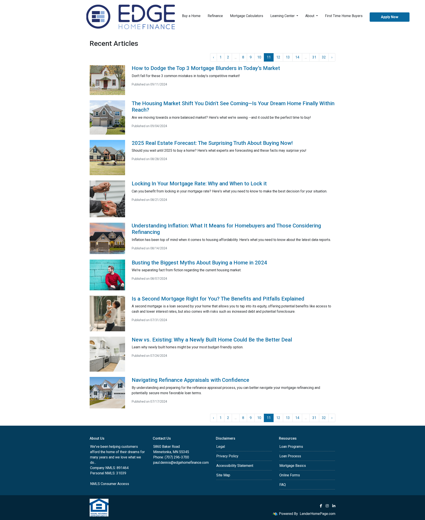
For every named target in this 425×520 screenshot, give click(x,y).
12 (278, 57)
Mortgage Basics (292, 466)
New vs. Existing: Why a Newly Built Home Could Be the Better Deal (212, 340)
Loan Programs (291, 446)
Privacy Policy (227, 456)
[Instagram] (327, 506)
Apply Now (389, 17)
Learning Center (283, 16)
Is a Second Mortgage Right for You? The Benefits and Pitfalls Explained (218, 299)
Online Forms (289, 475)
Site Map (223, 475)
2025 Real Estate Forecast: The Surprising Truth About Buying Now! (212, 143)
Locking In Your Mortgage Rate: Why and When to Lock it (199, 183)
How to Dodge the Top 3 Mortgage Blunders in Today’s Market (206, 68)
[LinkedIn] (333, 506)
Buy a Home (191, 16)
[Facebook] (321, 506)
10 (259, 57)
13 (288, 57)
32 (324, 57)
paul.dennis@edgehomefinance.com (181, 462)
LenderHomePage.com (317, 514)
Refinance (215, 16)
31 (314, 57)
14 (297, 57)
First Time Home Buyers (344, 16)
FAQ (282, 485)
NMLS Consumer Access (109, 484)
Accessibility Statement (234, 466)
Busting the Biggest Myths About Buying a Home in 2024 (199, 263)
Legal (220, 446)
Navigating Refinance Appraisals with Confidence (190, 380)
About (310, 16)
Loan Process (290, 456)
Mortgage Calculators (246, 16)
